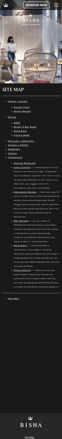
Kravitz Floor (22, 107)
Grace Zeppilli (22, 270)
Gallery (12, 153)
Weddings (14, 149)
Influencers (15, 157)
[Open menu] (56, 5)
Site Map (13, 298)
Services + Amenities (21, 141)
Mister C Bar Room (25, 127)
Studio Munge (22, 111)
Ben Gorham (21, 221)
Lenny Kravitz (22, 167)
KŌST (17, 123)
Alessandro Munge (25, 192)
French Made (22, 135)
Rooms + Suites (17, 101)
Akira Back (20, 131)
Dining (12, 117)
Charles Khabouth (25, 163)
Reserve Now (36, 5)
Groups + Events (18, 145)
